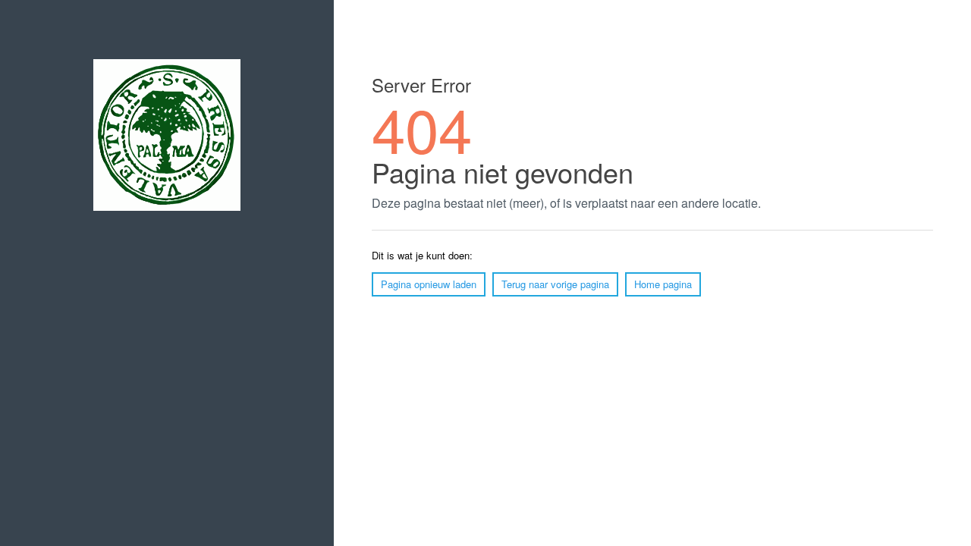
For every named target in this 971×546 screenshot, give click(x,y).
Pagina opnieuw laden (428, 284)
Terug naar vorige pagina (555, 284)
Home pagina (663, 284)
